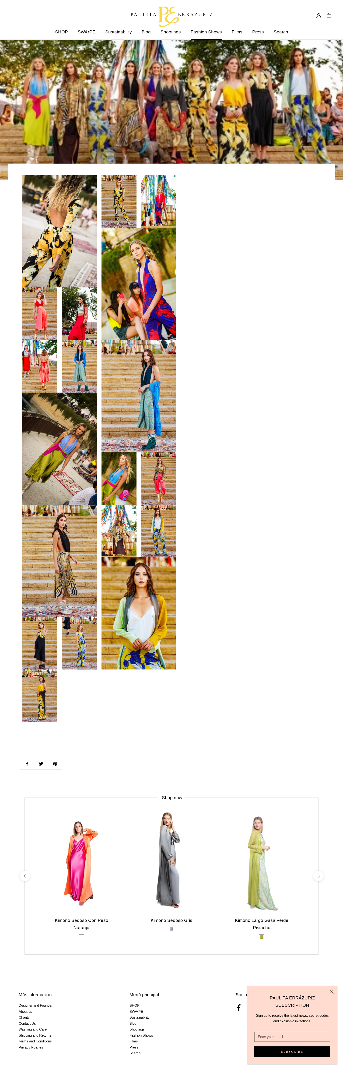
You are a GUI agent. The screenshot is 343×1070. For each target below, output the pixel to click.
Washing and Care (33, 1029)
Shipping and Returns (35, 1035)
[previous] (24, 876)
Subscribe (292, 1051)
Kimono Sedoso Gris (171, 920)
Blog (146, 31)
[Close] (331, 992)
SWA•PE (86, 31)
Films (237, 31)
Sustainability (118, 31)
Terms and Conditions (35, 1041)
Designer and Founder (35, 1005)
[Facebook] (239, 1007)
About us (25, 1011)
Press (258, 31)
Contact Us (27, 1023)
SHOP (61, 31)
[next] (318, 876)
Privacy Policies (31, 1047)
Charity (24, 1017)
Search (281, 31)
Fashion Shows (206, 31)
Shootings (171, 31)
